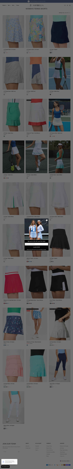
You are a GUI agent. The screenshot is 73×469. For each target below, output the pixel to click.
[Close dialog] (46, 220)
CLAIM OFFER (36, 247)
